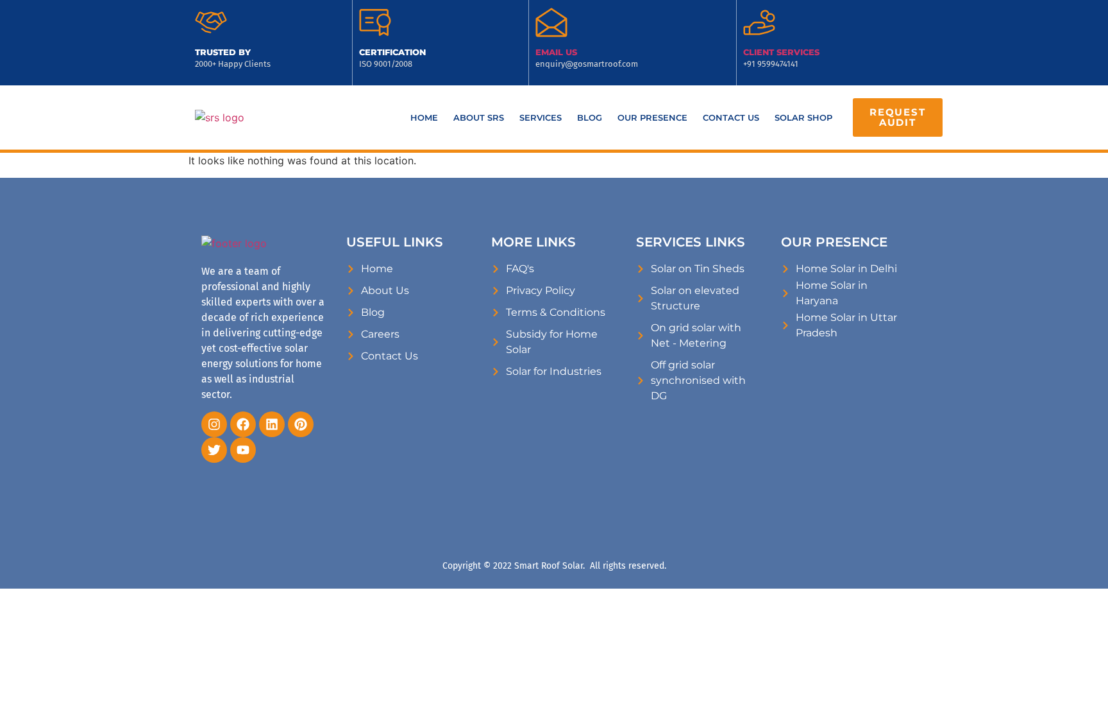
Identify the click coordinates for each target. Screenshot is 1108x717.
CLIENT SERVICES (781, 52)
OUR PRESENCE (652, 117)
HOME (424, 117)
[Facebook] (243, 424)
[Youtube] (243, 450)
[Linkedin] (272, 424)
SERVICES (540, 117)
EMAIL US (556, 52)
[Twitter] (214, 450)
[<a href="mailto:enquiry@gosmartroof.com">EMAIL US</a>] (551, 22)
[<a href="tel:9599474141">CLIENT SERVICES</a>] (759, 22)
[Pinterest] (301, 424)
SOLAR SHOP (803, 117)
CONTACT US (731, 117)
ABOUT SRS (478, 117)
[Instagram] (214, 424)
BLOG (589, 117)
